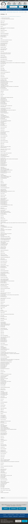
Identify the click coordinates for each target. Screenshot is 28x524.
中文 (8, 0)
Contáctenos (10, 516)
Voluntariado (13, 508)
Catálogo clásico (15, 516)
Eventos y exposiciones (19, 4)
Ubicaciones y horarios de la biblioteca (14, 9)
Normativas (17, 514)
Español (5, 0)
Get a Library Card (24, 0)
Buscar (25, 7)
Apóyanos (5, 508)
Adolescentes (19, 0)
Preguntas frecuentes (22, 516)
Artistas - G (3, 497)
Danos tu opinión (22, 508)
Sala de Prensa (5, 516)
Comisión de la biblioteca (11, 514)
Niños (15, 0)
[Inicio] (3, 5)
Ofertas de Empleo (22, 514)
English (2, 0)
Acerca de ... (5, 514)
